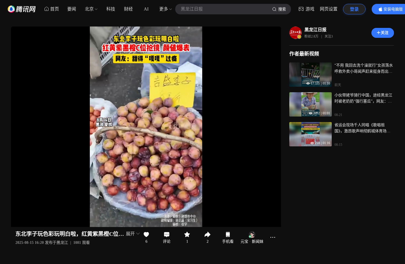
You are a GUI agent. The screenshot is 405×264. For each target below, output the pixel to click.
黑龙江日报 (315, 29)
